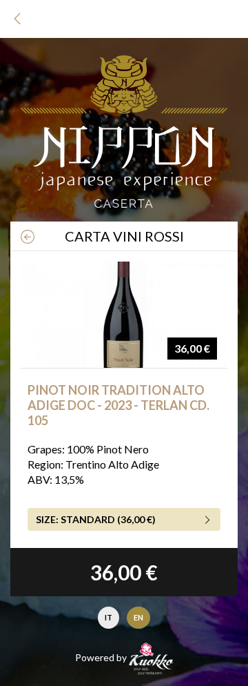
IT (108, 617)
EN (138, 617)
